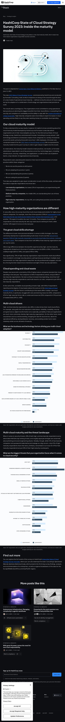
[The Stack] (5, 7)
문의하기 (46, 697)
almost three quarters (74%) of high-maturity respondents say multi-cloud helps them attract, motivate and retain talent (32, 238)
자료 (34, 699)
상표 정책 (44, 713)
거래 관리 (51, 713)
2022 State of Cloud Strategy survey (32, 142)
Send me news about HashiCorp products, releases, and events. (22, 678)
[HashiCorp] (7, 2)
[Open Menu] (63, 2)
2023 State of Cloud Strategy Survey (20, 95)
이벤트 (34, 697)
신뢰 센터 (38, 713)
